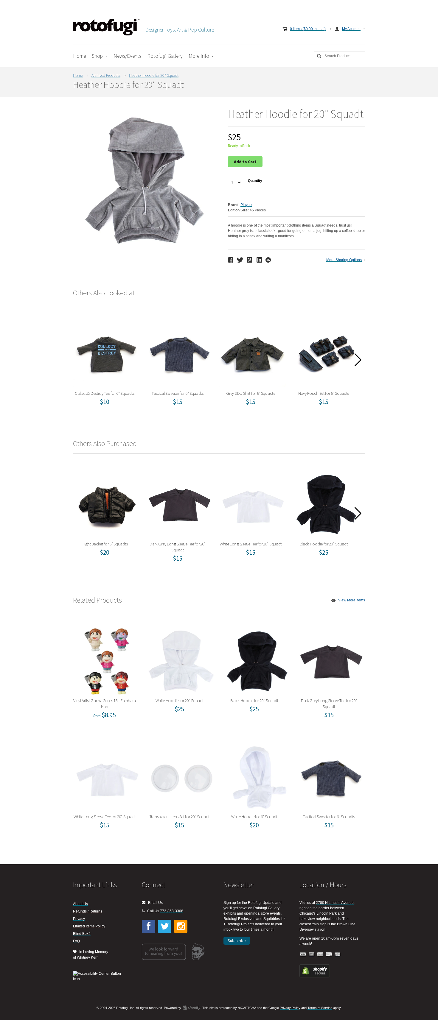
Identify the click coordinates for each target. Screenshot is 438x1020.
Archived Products (105, 75)
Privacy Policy (290, 1008)
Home (79, 55)
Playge (246, 205)
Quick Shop (110, 365)
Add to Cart (245, 161)
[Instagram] (180, 926)
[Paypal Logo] (320, 954)
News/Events (127, 55)
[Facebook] (148, 926)
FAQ (76, 941)
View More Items (351, 600)
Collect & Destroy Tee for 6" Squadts (106, 352)
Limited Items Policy (89, 926)
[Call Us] (143, 911)
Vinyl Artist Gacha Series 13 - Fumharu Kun (106, 659)
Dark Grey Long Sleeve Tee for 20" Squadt (179, 503)
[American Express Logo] (338, 954)
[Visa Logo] (303, 954)
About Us (80, 904)
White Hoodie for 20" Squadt (181, 659)
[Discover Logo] (329, 954)
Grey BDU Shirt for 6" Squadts (253, 352)
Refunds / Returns (87, 911)
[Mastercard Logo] (312, 954)
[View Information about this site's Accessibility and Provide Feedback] (99, 976)
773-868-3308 (171, 911)
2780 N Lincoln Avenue (335, 903)
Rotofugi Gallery (165, 55)
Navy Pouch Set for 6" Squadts (325, 352)
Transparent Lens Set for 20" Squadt (181, 776)
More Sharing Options (344, 260)
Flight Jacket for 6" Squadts (106, 503)
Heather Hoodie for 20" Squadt (153, 75)
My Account (351, 29)
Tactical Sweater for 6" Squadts (179, 352)
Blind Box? (82, 934)
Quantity (255, 181)
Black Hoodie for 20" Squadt (325, 503)
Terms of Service (319, 1008)
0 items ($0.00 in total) (308, 29)
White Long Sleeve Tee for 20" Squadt (252, 503)
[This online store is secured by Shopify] (314, 976)
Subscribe (237, 940)
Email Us (154, 903)
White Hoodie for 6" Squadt (256, 776)
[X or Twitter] (164, 926)
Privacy (79, 919)
